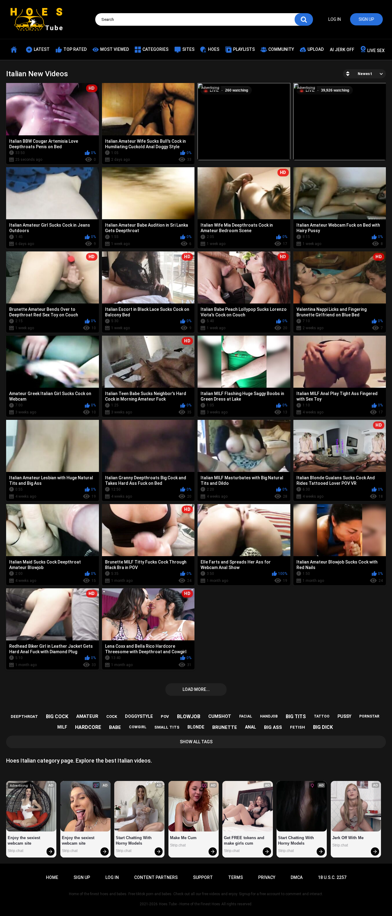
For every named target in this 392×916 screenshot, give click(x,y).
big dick (323, 727)
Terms (235, 877)
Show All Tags (196, 741)
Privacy (266, 877)
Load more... (196, 689)
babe (115, 727)
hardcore (88, 727)
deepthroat (24, 716)
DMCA (297, 877)
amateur (87, 716)
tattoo (322, 716)
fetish (297, 727)
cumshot (219, 716)
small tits (166, 727)
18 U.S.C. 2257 (332, 877)
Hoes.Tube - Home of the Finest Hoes (189, 904)
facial (245, 716)
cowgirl (137, 727)
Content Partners (156, 877)
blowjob (188, 716)
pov (165, 716)
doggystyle (139, 716)
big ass (273, 727)
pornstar (369, 716)
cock (111, 716)
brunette (224, 727)
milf (62, 727)
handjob (269, 716)
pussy (344, 716)
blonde (195, 727)
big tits (296, 716)
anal (250, 727)
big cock (57, 716)
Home (52, 877)
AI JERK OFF (342, 49)
